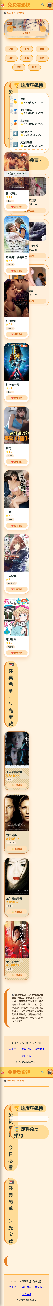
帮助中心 (26, 1048)
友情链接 (39, 1048)
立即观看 (26, 33)
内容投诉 (26, 1056)
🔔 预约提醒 (29, 211)
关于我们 (13, 1048)
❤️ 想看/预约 (16, 207)
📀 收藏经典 (17, 785)
